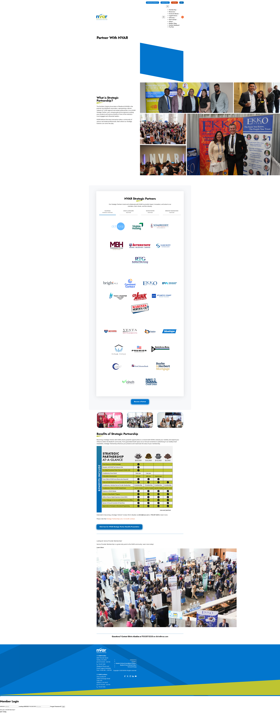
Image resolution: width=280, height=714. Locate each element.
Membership (172, 10)
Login (63, 706)
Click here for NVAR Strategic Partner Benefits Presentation (119, 527)
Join (181, 2)
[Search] (182, 17)
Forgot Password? (55, 706)
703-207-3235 (155, 515)
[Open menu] (163, 17)
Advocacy (172, 18)
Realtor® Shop (165, 2)
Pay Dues (174, 2)
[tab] (107, 212)
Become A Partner (140, 402)
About (170, 21)
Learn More (100, 547)
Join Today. (3, 712)
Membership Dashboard (152, 2)
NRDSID (2, 706)
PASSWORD (32, 706)
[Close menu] (167, 6)
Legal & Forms (173, 16)
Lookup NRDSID (24, 706)
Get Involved (172, 20)
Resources (172, 12)
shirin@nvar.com (143, 515)
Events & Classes (173, 14)
